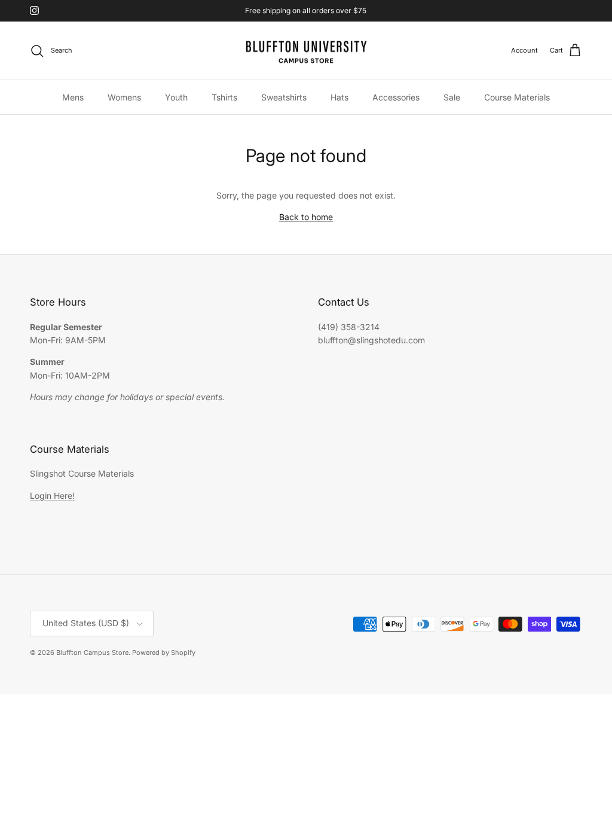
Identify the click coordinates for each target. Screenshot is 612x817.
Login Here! (52, 495)
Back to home (306, 217)
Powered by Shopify (163, 652)
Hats (339, 97)
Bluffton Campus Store (92, 652)
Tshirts (224, 97)
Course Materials (517, 97)
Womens (124, 97)
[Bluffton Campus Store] (306, 50)
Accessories (396, 97)
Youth (176, 97)
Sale (451, 97)
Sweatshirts (284, 97)
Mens (73, 97)
